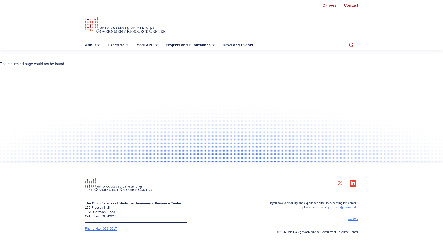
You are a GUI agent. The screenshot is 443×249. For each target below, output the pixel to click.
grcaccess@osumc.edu (342, 207)
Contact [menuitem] (351, 5)
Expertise (116, 45)
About (90, 45)
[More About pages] (97, 46)
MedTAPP (145, 45)
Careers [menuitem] (330, 5)
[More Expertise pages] (126, 46)
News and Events (238, 45)
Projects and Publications (188, 45)
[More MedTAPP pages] (155, 46)
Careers (353, 218)
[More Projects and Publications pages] (212, 46)
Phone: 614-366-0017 (101, 228)
